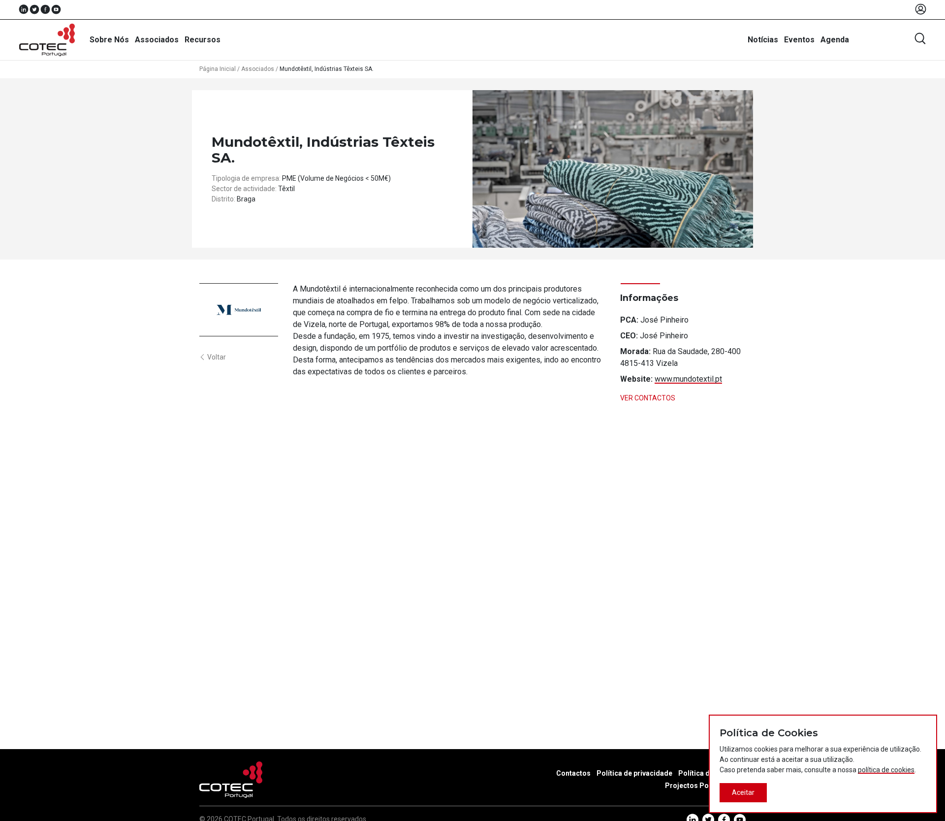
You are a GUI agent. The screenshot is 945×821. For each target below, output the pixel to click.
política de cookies (886, 770)
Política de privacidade (634, 773)
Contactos (573, 773)
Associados (157, 39)
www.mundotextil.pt (688, 379)
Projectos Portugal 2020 (705, 785)
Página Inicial (217, 69)
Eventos (799, 39)
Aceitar (743, 792)
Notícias (763, 39)
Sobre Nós (109, 39)
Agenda (834, 39)
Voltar (216, 357)
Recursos (202, 39)
